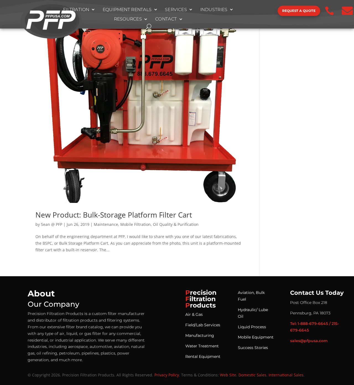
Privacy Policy (166, 375)
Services (176, 9)
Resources (128, 19)
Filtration (76, 9)
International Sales (286, 375)
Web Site (228, 375)
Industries (213, 9)
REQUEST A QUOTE (298, 11)
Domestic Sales (252, 375)
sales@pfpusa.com (309, 340)
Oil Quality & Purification (176, 224)
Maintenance (106, 224)
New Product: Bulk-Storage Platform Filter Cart (113, 215)
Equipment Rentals (127, 9)
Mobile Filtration (135, 224)
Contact (166, 19)
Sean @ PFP (51, 224)
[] (259, 15)
